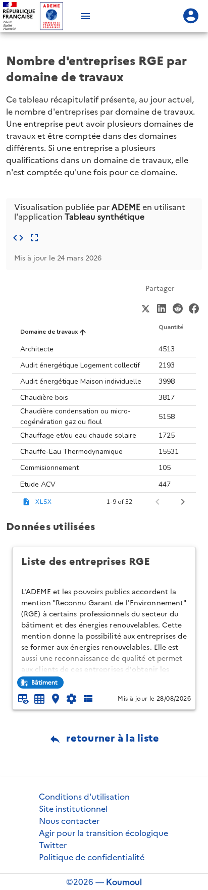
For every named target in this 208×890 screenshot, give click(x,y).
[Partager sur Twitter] (145, 307)
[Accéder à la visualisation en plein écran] (34, 238)
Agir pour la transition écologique (103, 833)
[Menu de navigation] (85, 16)
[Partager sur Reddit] (178, 307)
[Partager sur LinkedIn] (161, 307)
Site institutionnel (73, 809)
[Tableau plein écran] (39, 699)
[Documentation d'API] (72, 699)
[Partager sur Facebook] (194, 307)
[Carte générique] (55, 699)
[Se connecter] (191, 16)
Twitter (53, 845)
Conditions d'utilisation (84, 797)
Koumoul (124, 882)
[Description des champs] (88, 699)
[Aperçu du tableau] (23, 699)
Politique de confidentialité (91, 857)
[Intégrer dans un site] (18, 238)
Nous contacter (69, 821)
